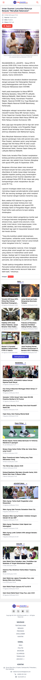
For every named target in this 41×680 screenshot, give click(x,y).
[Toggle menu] (4, 2)
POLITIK (20, 648)
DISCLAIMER (20, 634)
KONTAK (20, 636)
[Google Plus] (27, 611)
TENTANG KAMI (20, 625)
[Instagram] (13, 611)
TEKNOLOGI (21, 656)
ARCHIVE (20, 659)
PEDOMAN (20, 631)
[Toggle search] (37, 2)
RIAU (20, 645)
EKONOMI (20, 651)
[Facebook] (23, 611)
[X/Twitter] (18, 611)
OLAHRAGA (20, 653)
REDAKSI (20, 628)
